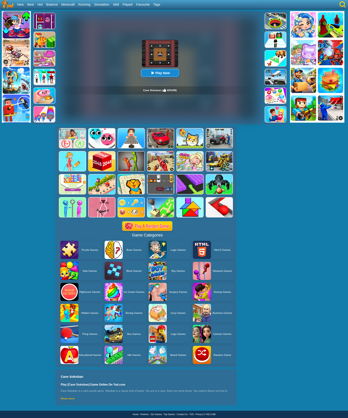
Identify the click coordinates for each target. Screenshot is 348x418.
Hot (40, 4)
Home (136, 414)
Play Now (162, 73)
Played (127, 4)
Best (30, 4)
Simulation (101, 4)
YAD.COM (211, 414)
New (20, 4)
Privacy (199, 414)
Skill (116, 4)
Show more (67, 398)
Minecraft (68, 4)
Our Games (156, 414)
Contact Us (182, 414)
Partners (144, 414)
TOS (191, 414)
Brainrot (52, 4)
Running (84, 4)
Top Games (169, 414)
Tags (156, 4)
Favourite (143, 4)
